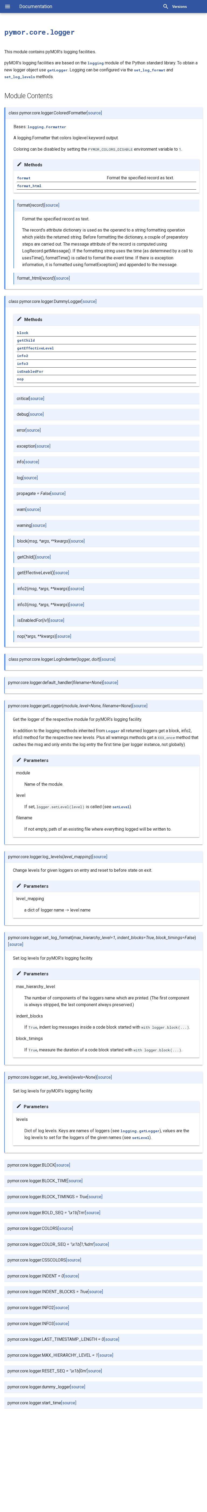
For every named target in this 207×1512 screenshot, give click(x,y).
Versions (179, 7)
